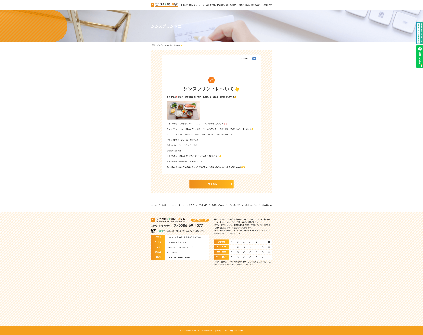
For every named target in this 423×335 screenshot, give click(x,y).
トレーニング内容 (208, 5)
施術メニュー (194, 5)
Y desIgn (239, 330)
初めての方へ (256, 5)
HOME (183, 5)
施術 (254, 58)
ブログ (159, 45)
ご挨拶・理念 (243, 5)
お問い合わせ (420, 58)
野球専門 (220, 5)
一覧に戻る (211, 184)
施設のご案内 (231, 5)
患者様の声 (267, 5)
